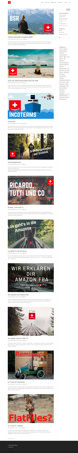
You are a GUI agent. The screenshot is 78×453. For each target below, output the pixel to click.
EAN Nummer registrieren (63, 64)
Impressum (11, 447)
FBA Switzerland (12, 39)
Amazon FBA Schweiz (63, 34)
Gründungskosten (14, 162)
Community (60, 2)
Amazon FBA (24, 384)
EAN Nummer (61, 60)
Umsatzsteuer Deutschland (64, 97)
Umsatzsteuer (61, 91)
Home (42, 2)
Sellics (68, 86)
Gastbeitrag (61, 78)
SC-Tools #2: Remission (16, 382)
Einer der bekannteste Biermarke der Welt (23, 81)
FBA (68, 68)
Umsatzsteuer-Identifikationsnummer (63, 94)
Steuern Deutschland (63, 88)
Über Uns (47, 2)
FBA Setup (61, 72)
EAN (64, 58)
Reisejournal (53, 2)
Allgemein (25, 39)
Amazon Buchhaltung (63, 51)
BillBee (65, 56)
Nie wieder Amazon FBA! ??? (18, 338)
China (68, 56)
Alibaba (60, 49)
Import (63, 82)
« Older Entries (11, 438)
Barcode (60, 56)
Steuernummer (62, 89)
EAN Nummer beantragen (63, 62)
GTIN (60, 82)
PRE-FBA (66, 84)
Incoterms (11, 121)
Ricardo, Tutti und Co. (16, 207)
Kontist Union (61, 84)
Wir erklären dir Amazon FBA (18, 295)
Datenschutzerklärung (13, 445)
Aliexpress (65, 49)
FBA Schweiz (67, 70)
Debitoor (61, 58)
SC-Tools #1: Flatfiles (15, 426)
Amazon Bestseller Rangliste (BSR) (20, 37)
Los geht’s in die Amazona (17, 251)
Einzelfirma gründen (62, 68)
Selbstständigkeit (62, 86)
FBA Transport (61, 74)
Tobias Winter (11, 384)
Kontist (67, 82)
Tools (65, 2)
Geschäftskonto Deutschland (64, 80)
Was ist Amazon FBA (62, 99)
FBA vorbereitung (62, 76)
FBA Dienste (61, 70)
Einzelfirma (61, 66)
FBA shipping (66, 72)
